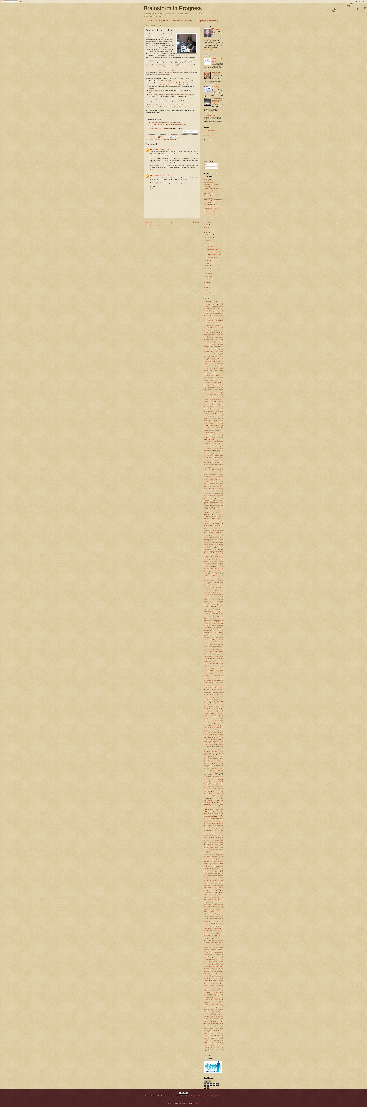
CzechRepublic (207, 471)
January (209, 279)
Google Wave (207, 589)
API (204, 337)
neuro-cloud (208, 749)
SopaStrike (221, 937)
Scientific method (207, 904)
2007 (207, 287)
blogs (205, 368)
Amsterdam (206, 332)
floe (210, 554)
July (208, 263)
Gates (220, 571)
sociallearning (206, 933)
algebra (220, 324)
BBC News (215, 354)
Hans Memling (219, 596)
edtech (217, 512)
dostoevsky (221, 504)
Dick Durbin (220, 488)
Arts (212, 346)
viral (208, 1020)
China (221, 410)
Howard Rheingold (209, 609)
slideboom (206, 923)
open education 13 (218, 798)
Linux (210, 687)
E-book (221, 507)
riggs (219, 885)
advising (215, 318)
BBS (220, 354)
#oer (210, 305)
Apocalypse (209, 337)
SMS (213, 926)
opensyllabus (206, 830)
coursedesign (207, 450)
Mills (222, 718)
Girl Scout (219, 578)
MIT (211, 723)
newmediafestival (208, 756)
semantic (206, 909)
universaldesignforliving (216, 1001)
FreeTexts (207, 563)
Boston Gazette (207, 372)
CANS (215, 394)
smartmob (213, 925)
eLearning (188, 21)
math (220, 704)
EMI (221, 528)
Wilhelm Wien (207, 1038)
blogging (220, 367)
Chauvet (220, 406)
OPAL (220, 790)
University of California (209, 1002)
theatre (220, 980)
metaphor (206, 713)
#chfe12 (219, 301)
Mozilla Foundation (214, 736)
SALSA (210, 895)
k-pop (210, 649)
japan (216, 641)
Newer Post (147, 222)
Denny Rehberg (213, 485)
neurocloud (215, 749)
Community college (159, 139)
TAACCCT (216, 964)
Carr (217, 397)
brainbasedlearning (212, 373)
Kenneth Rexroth (208, 656)
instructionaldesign (208, 627)
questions (210, 871)
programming (214, 863)
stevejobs (221, 945)
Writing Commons (219, 1045)
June (208, 266)
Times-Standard (216, 983)
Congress (213, 437)
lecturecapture (215, 677)
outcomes (206, 835)
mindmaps (212, 722)
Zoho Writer (213, 1049)
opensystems (213, 830)
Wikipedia (186, 55)
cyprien (215, 467)
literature (221, 687)
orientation (210, 833)
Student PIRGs (220, 951)
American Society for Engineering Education (213, 330)
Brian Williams (209, 375)
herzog (221, 603)
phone (205, 847)
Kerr (221, 656)
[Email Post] (166, 137)
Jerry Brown (206, 642)
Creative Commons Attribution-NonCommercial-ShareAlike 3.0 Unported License (201, 1096)
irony (221, 635)
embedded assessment (214, 528)
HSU (217, 609)
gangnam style (214, 570)
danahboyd (219, 472)
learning (220, 666)
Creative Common (210, 452)
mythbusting (210, 743)
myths (217, 743)
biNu (205, 360)
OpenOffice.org (207, 827)
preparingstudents (219, 854)
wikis (221, 1037)
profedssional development (209, 859)
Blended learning (213, 367)
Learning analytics (209, 668)
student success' (218, 952)
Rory (217, 889)
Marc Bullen (210, 694)
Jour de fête (220, 646)
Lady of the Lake (154, 149)
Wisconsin (208, 1040)
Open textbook (209, 811)
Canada (221, 392)
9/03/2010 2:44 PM (164, 149)
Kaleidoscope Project (218, 651)
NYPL (209, 768)
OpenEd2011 (219, 821)
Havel (216, 599)
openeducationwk (210, 825)
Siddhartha (211, 918)
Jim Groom (214, 642)
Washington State (208, 1026)
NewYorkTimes (219, 758)
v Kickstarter (215, 1014)
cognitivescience (207, 420)
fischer (206, 551)
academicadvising (218, 313)
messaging (212, 711)
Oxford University (214, 837)
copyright (219, 443)
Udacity (220, 990)
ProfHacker (183, 63)
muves (210, 741)
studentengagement (208, 954)
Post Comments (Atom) (156, 226)
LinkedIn (205, 687)
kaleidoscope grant (208, 651)
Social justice (219, 926)
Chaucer (215, 406)
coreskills (206, 445)
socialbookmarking (217, 932)
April (208, 271)
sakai (216, 892)
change (219, 404)
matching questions (213, 704)
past (204, 839)
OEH (212, 774)
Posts (207, 165)
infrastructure (208, 622)
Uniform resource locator (216, 994)
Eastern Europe (213, 511)
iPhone (209, 635)
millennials (217, 718)
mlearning (215, 724)
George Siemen (217, 573)
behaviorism (206, 356)
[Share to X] (173, 137)
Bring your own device (214, 377)
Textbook (206, 980)
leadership (214, 666)
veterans (211, 1018)
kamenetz (213, 653)
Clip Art (216, 413)
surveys (210, 961)
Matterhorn (213, 706)
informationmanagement (218, 620)
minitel (219, 722)
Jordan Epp (214, 646)
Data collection (212, 476)
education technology (211, 516)
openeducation (207, 823)
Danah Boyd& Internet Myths (214, 249)
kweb (206, 663)
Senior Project (212, 914)
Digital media (220, 491)
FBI (209, 546)
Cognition (215, 416)
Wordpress (206, 1042)
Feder (213, 546)
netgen (214, 746)
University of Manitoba (217, 1006)
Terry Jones (211, 978)
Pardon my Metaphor (212, 257)
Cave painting (216, 399)
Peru (218, 844)
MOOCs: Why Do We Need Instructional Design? (217, 60)
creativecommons (210, 457)
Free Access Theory (214, 559)
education (166, 139)
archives (205, 342)
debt (218, 483)
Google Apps (212, 582)
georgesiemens (207, 577)
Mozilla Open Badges (217, 737)
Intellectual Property (209, 629)
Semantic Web (216, 909)
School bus (211, 901)
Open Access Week (208, 793)
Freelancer (221, 561)
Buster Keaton (207, 387)
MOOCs (166, 21)
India (220, 618)
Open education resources (213, 801)
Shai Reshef (219, 914)
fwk (213, 566)
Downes (207, 505)
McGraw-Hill (207, 708)
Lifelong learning (212, 685)
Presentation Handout (209, 196)
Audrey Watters (219, 349)
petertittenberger (211, 846)
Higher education (210, 606)
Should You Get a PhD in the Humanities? (160, 128)
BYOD (213, 387)
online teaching (214, 784)
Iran (217, 635)
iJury (211, 616)
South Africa (208, 938)
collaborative (219, 422)
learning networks (218, 670)
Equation (205, 534)
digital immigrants (212, 491)
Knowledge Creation (216, 660)
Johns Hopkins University (218, 644)
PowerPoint (212, 852)
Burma (205, 385)
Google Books (219, 582)
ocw (205, 774)
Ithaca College (219, 637)
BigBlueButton (214, 356)
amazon (212, 325)
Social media (207, 928)
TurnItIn (205, 989)
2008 (207, 285)
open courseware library (210, 797)
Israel (209, 637)
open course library (208, 795)
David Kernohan (220, 478)
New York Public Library (217, 751)
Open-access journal (215, 815)
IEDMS (219, 615)
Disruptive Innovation (209, 498)
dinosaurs (213, 497)
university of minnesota (209, 1007)
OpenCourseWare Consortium (210, 820)
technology (217, 973)
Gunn (218, 594)
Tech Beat (213, 971)
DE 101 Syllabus (208, 180)
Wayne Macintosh (207, 1030)
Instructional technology (217, 625)
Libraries (220, 680)
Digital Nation (208, 493)
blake (206, 367)
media (205, 710)
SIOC (218, 920)
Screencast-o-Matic (218, 904)
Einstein (210, 523)
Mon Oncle (206, 730)
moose (222, 734)
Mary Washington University (216, 697)
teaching (211, 970)
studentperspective (207, 956)
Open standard (219, 809)
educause (206, 520)
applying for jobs (177, 65)
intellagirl (218, 627)
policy (206, 852)
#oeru (215, 304)
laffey (222, 663)
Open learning (218, 807)
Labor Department (212, 663)
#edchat (212, 303)
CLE (211, 413)
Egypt (205, 523)
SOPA (216, 937)
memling (215, 710)
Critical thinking (216, 459)
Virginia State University (216, 1020)
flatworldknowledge (219, 553)
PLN (217, 849)
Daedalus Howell (215, 471)
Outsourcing (212, 835)
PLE (205, 849)
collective (219, 423)
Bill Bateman (219, 358)
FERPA (215, 547)
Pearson (215, 839)
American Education (209, 327)
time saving (208, 983)
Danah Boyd (211, 472)
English (212, 530)
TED (212, 975)
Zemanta (205, 1049)
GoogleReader (215, 589)
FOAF (211, 556)
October (209, 240)
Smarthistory (206, 925)
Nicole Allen (213, 761)
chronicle (206, 411)
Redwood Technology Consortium (211, 878)
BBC (209, 354)
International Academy (217, 630)
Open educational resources (213, 805)
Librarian (215, 680)
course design (218, 448)
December (210, 235)
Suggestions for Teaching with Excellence (175, 85)
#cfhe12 (213, 301)
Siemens (217, 918)
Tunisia (216, 987)
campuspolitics (215, 392)
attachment (219, 348)
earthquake (206, 511)
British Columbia (214, 380)
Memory (220, 710)
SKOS (215, 921)
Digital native (216, 493)
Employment (173, 139)
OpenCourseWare (217, 818)
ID (215, 615)
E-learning (209, 509)
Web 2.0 (215, 1030)
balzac (220, 353)
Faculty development (208, 544)
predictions (212, 854)
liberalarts (209, 680)
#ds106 (205, 303)
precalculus (206, 854)
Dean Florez (212, 483)
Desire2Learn (206, 486)
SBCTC (205, 901)
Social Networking (208, 930)
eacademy (218, 509)
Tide (209, 982)
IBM (205, 615)
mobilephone (206, 729)
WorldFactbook (213, 1044)
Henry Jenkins (207, 603)
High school (220, 604)
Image (215, 616)
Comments (209, 168)
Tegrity (205, 978)
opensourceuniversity (208, 828)
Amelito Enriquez (219, 325)
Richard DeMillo (212, 885)
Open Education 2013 (210, 800)
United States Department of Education (213, 997)
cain (216, 389)
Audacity (205, 349)
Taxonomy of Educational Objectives (214, 968)
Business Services (218, 385)
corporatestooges (216, 445)
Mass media (206, 699)
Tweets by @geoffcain (209, 130)
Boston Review (215, 372)
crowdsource (219, 460)
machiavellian (215, 692)
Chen (205, 410)
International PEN (208, 632)
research (208, 883)
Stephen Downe (218, 942)
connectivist (221, 440)
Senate (206, 914)
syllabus (220, 963)
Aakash (221, 311)
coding (220, 415)
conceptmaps (218, 436)
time (212, 982)
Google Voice (218, 587)
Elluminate (211, 527)
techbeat (220, 971)
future (217, 565)
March (209, 273)
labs (218, 663)
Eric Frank (217, 534)
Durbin (210, 507)
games (212, 568)
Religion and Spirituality (218, 880)
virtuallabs (206, 1021)
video (216, 1018)
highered (219, 606)
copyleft (213, 443)
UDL (205, 992)
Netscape (207, 748)
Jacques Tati (216, 639)
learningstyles (207, 677)
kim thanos (221, 658)
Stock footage (216, 947)
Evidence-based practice (209, 541)
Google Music (220, 585)
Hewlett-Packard (213, 604)
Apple (215, 337)
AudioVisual (211, 349)
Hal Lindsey (211, 596)
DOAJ (216, 504)
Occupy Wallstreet (209, 772)
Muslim (205, 741)
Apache (220, 336)
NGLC (205, 760)
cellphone (220, 401)
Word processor (217, 1040)
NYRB (213, 768)
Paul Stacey (209, 839)
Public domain (209, 866)
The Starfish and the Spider (210, 211)
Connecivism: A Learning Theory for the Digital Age (213, 201)
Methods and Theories (216, 713)
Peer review (209, 840)
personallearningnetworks (211, 844)
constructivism (209, 441)
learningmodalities (216, 675)
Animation (212, 336)
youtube (219, 1047)
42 (217, 311)
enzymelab (211, 532)
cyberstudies (208, 467)
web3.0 (212, 1032)
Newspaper (212, 758)
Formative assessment (218, 556)
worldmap (220, 1044)
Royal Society (213, 890)
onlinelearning (207, 790)
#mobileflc (219, 303)
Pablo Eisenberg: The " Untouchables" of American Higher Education (167, 124)
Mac (210, 692)
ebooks (220, 511)
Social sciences (207, 932)
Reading (220, 875)
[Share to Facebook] (175, 137)
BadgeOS (206, 353)
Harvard (215, 597)
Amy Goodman (213, 332)
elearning (217, 523)
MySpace (220, 741)
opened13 (221, 820)
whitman (205, 1035)
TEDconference (212, 976)
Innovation (215, 622)
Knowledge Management (209, 661)
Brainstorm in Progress (173, 8)
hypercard (220, 613)
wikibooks (219, 1035)
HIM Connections (208, 191)
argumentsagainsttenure (213, 342)
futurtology (208, 566)
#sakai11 (219, 308)
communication (207, 430)
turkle (221, 987)
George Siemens (210, 575)
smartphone (219, 925)
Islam (205, 637)
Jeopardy (220, 641)
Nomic (215, 763)
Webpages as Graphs (209, 198)
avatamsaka (206, 351)
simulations (211, 920)
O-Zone (221, 768)
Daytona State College (211, 481)
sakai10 (211, 894)
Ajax (222, 322)
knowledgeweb (220, 661)
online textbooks (217, 788)
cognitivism (215, 420)
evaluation (219, 539)
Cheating (214, 408)
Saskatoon (210, 899)
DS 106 (220, 505)
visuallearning (216, 1023)
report (211, 882)
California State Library (216, 391)
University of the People (209, 1011)
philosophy (219, 846)
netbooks (210, 746)
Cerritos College (207, 403)
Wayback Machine (218, 1028)
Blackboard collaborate (217, 363)
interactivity (206, 630)
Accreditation (215, 315)
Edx (220, 521)
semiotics (221, 913)
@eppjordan (206, 301)
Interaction (219, 629)
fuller (213, 565)
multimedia (212, 739)
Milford (205, 718)
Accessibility (207, 315)
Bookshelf (220, 370)
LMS (206, 689)
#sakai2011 (206, 310)
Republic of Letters (219, 882)
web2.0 (207, 1032)
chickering (215, 410)
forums (220, 558)
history (211, 608)
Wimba (221, 1038)
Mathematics (206, 706)
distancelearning (214, 502)
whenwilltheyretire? (218, 1033)
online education (214, 783)
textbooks (213, 980)
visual (220, 1021)
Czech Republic (207, 469)
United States (207, 995)
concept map (219, 434)
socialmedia (217, 933)
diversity (221, 502)
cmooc (209, 415)
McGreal (213, 708)
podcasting (211, 851)
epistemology (219, 532)
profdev (219, 858)
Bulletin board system (216, 384)
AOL (216, 336)
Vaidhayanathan (211, 1016)
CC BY (221, 399)
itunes (205, 639)
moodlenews (216, 734)
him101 (205, 608)
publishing (206, 868)
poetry (216, 851)
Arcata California (218, 341)
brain (205, 373)
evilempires (219, 541)
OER (217, 774)
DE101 (205, 483)
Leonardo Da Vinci (209, 678)
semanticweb (215, 913)
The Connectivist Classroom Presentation (211, 185)
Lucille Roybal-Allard (209, 691)
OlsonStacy (212, 779)
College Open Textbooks (209, 427)
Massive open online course (213, 702)
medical (210, 710)
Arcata (210, 341)
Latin (209, 666)
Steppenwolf (206, 945)
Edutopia (207, 521)
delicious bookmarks (164, 74)
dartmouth (221, 474)
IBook (210, 615)
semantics (207, 913)
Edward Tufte (214, 521)
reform (210, 880)
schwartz (207, 902)
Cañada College (209, 394)
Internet (216, 632)
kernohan (216, 656)
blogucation (211, 368)
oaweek (206, 770)
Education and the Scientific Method (216, 73)
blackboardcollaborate (219, 365)
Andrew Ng (206, 334)
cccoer (206, 401)
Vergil (206, 1018)
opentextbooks (208, 832)
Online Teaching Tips (154, 90)
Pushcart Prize (217, 870)
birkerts (218, 361)
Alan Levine (214, 324)
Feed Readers (219, 546)
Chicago (209, 410)
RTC (222, 890)
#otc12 (205, 308)
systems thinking (207, 964)
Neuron (220, 749)
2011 (207, 230)
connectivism (209, 439)
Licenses (205, 685)
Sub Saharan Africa (214, 959)
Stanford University (211, 940)
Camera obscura (207, 392)
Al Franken (207, 324)
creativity (206, 459)
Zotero (220, 1049)
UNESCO (206, 994)
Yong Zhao (212, 1047)
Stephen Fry (219, 944)
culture (212, 464)
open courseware (218, 795)
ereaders (211, 534)
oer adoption (207, 776)
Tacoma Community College (216, 966)
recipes (205, 877)
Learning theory (208, 673)
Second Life (211, 908)
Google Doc (216, 584)
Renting (206, 882)
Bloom (217, 368)
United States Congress (217, 995)
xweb (207, 1047)
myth (205, 743)
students (218, 956)
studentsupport (207, 957)
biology (209, 360)
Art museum (214, 344)
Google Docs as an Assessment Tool (216, 86)
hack (222, 594)
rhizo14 (214, 883)
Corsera (213, 446)
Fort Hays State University (210, 558)
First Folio (221, 549)
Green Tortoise (215, 592)
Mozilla (207, 736)
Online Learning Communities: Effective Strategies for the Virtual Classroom (169, 94)
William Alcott (215, 1038)
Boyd (221, 372)
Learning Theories (217, 672)
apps (217, 339)
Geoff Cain (217, 29)
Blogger (196, 1103)
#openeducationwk (218, 306)
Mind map (216, 720)
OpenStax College (218, 828)
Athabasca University (209, 348)
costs (222, 446)
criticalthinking (207, 460)
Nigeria (220, 761)
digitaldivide (206, 497)
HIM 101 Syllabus (208, 182)
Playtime (216, 847)
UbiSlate (215, 990)
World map (217, 1042)
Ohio (216, 778)
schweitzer (214, 902)
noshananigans (217, 765)
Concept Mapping (208, 435)
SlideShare (213, 923)
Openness (219, 825)
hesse (207, 604)
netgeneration (220, 746)
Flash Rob (218, 551)
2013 (207, 225)
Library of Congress (209, 684)
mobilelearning (217, 727)
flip (206, 554)
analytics (220, 332)
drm (212, 505)
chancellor (214, 404)
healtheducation (219, 601)
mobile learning (218, 725)
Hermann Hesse (215, 603)
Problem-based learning (209, 858)
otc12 (221, 833)
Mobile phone (207, 727)
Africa (217, 320)
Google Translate (209, 587)
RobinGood (206, 889)
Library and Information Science (215, 682)
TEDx (220, 976)
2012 (207, 227)
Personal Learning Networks (216, 842)
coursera (214, 450)
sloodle (219, 923)
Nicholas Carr (213, 760)
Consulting (206, 443)
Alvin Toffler (206, 325)
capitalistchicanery (213, 396)
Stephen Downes (208, 944)
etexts (207, 535)
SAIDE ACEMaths (209, 892)
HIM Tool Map (207, 193)
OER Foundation (215, 776)
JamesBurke (210, 641)
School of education (219, 901)
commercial (219, 427)
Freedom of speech (213, 561)
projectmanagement (216, 865)
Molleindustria (219, 729)
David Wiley (208, 479)
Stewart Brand (208, 947)
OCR (221, 772)
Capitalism (221, 394)
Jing (210, 644)
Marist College (218, 694)
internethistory (219, 634)
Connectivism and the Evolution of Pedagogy (215, 245)
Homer (216, 608)
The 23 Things (207, 213)
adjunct (151, 139)
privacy (220, 856)
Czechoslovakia (218, 469)
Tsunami (210, 987)
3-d (214, 311)
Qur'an (216, 871)
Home (172, 222)
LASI (213, 665)
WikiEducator (207, 1037)
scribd (205, 906)
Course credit (209, 448)
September (210, 243)
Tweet (210, 989)
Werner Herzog (208, 1033)
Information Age (207, 620)
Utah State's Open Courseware (214, 252)
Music (219, 739)
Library (205, 682)
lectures (221, 677)
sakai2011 (219, 894)
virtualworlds (214, 1021)
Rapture (205, 875)
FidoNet (205, 549)
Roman (212, 889)
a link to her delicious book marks (179, 70)
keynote (205, 658)
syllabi (214, 963)
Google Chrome (207, 584)
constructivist (219, 441)
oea (208, 774)
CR (222, 450)
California (206, 391)
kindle (207, 660)
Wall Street (212, 1025)
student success (209, 952)
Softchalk (206, 937)
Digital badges (215, 490)
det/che (214, 486)
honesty (221, 608)
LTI (214, 689)
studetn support (217, 957)
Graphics (217, 590)
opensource (217, 827)
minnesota (206, 723)
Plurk (221, 849)
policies (221, 851)
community (217, 430)
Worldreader (206, 1045)
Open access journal (217, 791)
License (219, 684)
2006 (207, 290)
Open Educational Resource (213, 803)
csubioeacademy (219, 462)
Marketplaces (206, 696)
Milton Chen (208, 720)
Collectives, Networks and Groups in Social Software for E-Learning (213, 207)
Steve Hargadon (214, 945)
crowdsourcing (207, 462)
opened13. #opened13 (210, 821)
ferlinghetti (210, 547)
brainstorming (220, 373)
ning (205, 763)
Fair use (216, 544)
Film (216, 549)
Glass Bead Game (208, 580)
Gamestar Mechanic (219, 568)
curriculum (218, 464)
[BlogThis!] (172, 137)
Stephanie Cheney (150, 70)
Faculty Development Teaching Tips (175, 81)
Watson (211, 1028)
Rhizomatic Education (209, 204)
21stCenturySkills (208, 311)
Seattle (215, 906)
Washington (219, 1025)
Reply (151, 169)
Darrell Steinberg (213, 474)
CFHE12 (215, 403)
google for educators (212, 585)
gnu (214, 580)
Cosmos (218, 446)
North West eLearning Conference (212, 188)
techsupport (206, 975)
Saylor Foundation (218, 899)
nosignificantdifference (209, 767)
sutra (221, 961)
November (210, 237)
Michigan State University (217, 715)
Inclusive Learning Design (210, 618)
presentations (214, 856)
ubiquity (209, 990)
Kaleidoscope (218, 649)
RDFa (210, 875)
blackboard (206, 363)
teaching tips (218, 970)
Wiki (212, 1035)
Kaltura (207, 653)
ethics (220, 535)
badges (211, 353)
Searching (210, 906)
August (209, 260)
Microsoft (207, 717)
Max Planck (219, 706)
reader (214, 875)
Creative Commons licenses (216, 455)
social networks (218, 930)
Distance (219, 498)
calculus (220, 389)
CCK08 (213, 401)
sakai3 (205, 895)
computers (211, 434)
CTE (207, 464)
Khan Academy (213, 658)
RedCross (220, 877)
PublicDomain (219, 866)
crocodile (213, 460)
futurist (221, 565)
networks (221, 748)
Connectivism (177, 21)
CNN (215, 415)
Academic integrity (209, 313)
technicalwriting (207, 973)
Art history (206, 344)
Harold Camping (207, 597)
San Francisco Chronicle (215, 897)
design (219, 485)
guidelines (213, 594)
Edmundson (206, 512)
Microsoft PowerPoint (217, 717)
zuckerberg (206, 1050)
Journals (213, 648)
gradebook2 (210, 590)
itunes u (210, 639)
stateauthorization (209, 942)
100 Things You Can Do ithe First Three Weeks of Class (172, 83)
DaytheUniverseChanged (218, 479)
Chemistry (220, 408)
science (219, 902)
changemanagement (208, 406)
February (209, 276)
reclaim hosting (212, 877)
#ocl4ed (205, 304)
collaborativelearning (208, 423)
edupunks (221, 520)
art (220, 343)
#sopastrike (213, 310)
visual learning (207, 1023)
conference (206, 437)
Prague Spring (219, 852)
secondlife (218, 908)
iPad (205, 635)
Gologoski (220, 580)
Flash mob (212, 551)
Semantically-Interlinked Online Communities (213, 911)
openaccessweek (207, 818)
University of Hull (213, 1004)
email (206, 528)
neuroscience (207, 751)
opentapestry (220, 830)
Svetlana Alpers (207, 963)
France (205, 559)
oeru (211, 778)
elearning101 (213, 525)
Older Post (196, 222)
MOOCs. (205, 734)
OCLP (216, 772)
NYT (218, 768)
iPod (213, 635)
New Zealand (212, 755)
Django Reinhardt (209, 504)
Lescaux (217, 678)
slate (220, 921)
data (206, 476)
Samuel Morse (217, 895)
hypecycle (214, 613)
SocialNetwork (207, 935)
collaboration (211, 422)
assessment (218, 346)
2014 (207, 222)
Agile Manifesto (214, 322)
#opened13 (208, 306)
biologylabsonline (208, 361)
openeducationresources (217, 823)
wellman (221, 1032)
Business (210, 385)
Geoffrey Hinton (207, 573)
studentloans (218, 954)
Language (207, 665)
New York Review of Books (210, 753)
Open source (208, 809)
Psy (222, 865)
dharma (211, 488)
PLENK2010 (211, 849)
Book (211, 370)
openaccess (219, 816)
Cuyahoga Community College (210, 466)
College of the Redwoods (212, 425)
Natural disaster (212, 744)
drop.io (215, 505)
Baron (205, 354)
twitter (216, 989)
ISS (213, 637)
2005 (207, 293)
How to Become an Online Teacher (158, 122)
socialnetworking (217, 935)
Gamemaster (206, 568)
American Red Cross (216, 329)
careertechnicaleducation (209, 397)
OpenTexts (216, 832)
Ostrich (216, 833)
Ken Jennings (220, 654)
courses (218, 450)
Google (205, 582)
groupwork (207, 594)
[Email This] (170, 137)
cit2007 (205, 413)
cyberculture (220, 466)
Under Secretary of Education (215, 992)
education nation (219, 515)
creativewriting (219, 457)
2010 (207, 232)
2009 (207, 282)
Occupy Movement (219, 770)
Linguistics (220, 685)
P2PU (221, 837)
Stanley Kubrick (220, 940)
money (212, 730)
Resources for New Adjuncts (214, 254)
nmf (210, 763)
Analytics (212, 21)
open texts (216, 813)
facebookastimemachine (217, 542)
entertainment (219, 530)
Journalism (207, 648)
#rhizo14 (211, 308)
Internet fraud (211, 634)
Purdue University (207, 870)
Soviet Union (216, 938)
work (212, 1042)
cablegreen (210, 389)
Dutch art (215, 507)
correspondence (207, 446)
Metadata (219, 711)
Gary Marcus (214, 571)
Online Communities (213, 781)
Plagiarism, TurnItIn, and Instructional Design (217, 101)
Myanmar (215, 741)
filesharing (211, 549)
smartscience (207, 926)
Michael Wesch (207, 715)
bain (216, 353)
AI (219, 322)
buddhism (221, 382)
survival (215, 961)
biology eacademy (218, 360)
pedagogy (221, 839)
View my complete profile (210, 50)
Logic (211, 689)
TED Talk (217, 975)
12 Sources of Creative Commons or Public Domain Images (213, 114)
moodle (210, 734)
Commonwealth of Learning (216, 429)
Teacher (205, 970)
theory (205, 982)
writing (212, 1045)
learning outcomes (207, 672)
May (208, 268)
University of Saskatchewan (215, 1009)
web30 (217, 1032)
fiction (220, 547)
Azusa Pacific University (216, 351)
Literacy (215, 687)
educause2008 (213, 520)
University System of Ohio (214, 1013)
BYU (218, 387)
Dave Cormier (211, 478)
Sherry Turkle (206, 916)
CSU (213, 462)
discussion (219, 497)
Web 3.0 (221, 1030)
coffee (210, 416)
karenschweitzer (213, 654)
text (221, 978)
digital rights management (215, 495)
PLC (221, 847)
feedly (205, 547)
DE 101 (220, 481)
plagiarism (210, 847)
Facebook (206, 542)
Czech (220, 467)
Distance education (209, 500)
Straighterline (213, 949)
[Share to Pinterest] (177, 137)
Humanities (210, 611)
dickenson (207, 490)
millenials (211, 718)
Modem (212, 729)
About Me (149, 21)
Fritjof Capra (214, 563)
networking (213, 748)
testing (217, 978)
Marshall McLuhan (215, 696)
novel (218, 767)
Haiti (206, 596)
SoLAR (211, 937)
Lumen (217, 691)
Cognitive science (216, 418)
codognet (205, 416)
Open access (207, 791)
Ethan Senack (214, 535)
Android (213, 334)
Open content (218, 793)
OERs (158, 21)
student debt (206, 951)
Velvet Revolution (219, 1016)
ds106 (205, 507)
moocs (219, 732)
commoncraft (206, 429)
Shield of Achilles (215, 916)
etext (222, 534)
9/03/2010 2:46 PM (164, 175)
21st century (219, 310)
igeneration (206, 616)
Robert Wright (217, 887)
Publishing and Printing (217, 868)
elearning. (206, 525)
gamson (207, 570)
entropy (205, 532)
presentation (207, 856)
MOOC (211, 732)
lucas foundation (220, 689)
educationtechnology (216, 518)
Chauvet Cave (207, 408)
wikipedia (215, 1037)
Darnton (205, 474)
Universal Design (208, 999)
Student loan (213, 951)
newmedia (220, 755)
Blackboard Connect (208, 365)
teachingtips (206, 971)
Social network (217, 928)
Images (220, 616)
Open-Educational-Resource (213, 815)
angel (218, 334)
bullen (207, 384)
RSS (218, 890)
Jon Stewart (207, 646)
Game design (219, 566)
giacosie (213, 578)
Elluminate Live (219, 527)
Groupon (221, 592)
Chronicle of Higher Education (215, 411)
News (216, 756)
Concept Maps (200, 21)
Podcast (205, 851)
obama (211, 770)
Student (220, 949)
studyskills (206, 959)
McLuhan (219, 708)
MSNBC (205, 739)
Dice (216, 488)
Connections (219, 437)
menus (205, 711)
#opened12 (220, 304)
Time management (219, 982)
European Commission (208, 537)
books (215, 370)
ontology (215, 790)
